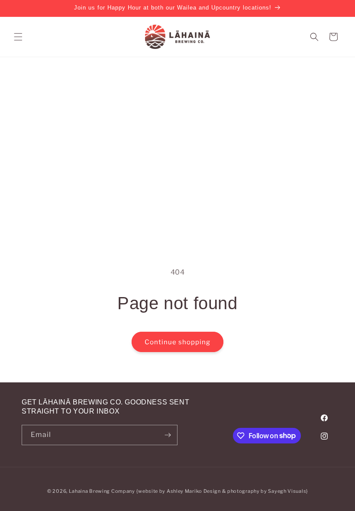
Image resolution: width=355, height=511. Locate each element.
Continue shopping (177, 342)
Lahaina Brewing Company (102, 491)
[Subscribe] (167, 435)
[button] (18, 36)
